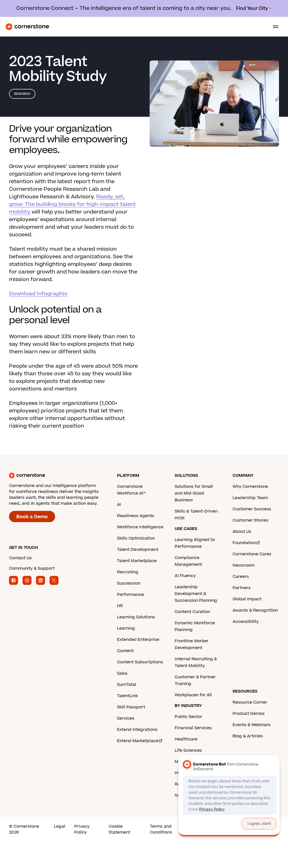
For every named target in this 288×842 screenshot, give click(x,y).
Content (125, 651)
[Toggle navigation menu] (273, 27)
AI (119, 505)
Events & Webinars (252, 725)
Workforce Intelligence (140, 527)
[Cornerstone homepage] (63, 475)
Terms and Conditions (161, 829)
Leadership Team (250, 498)
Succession (128, 583)
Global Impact (247, 599)
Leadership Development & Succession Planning (196, 593)
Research (22, 94)
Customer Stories (250, 520)
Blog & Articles (248, 736)
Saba (122, 673)
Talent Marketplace (137, 561)
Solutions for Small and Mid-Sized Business (194, 493)
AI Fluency (185, 576)
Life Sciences (188, 750)
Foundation (244, 543)
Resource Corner (250, 702)
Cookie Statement (119, 829)
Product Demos (249, 714)
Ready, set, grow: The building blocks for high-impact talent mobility (72, 204)
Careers (241, 577)
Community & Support (32, 568)
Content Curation (192, 612)
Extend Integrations (137, 730)
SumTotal (126, 685)
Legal (59, 826)
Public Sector (188, 717)
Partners (242, 588)
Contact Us (20, 558)
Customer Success (252, 509)
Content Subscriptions (140, 662)
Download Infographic (38, 294)
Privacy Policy (81, 829)
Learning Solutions (136, 617)
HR (120, 606)
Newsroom (244, 565)
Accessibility (246, 622)
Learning (126, 628)
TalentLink (127, 696)
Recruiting (127, 572)
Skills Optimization (136, 538)
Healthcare (186, 739)
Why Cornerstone (250, 487)
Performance (130, 595)
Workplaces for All (193, 695)
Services (125, 718)
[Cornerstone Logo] (27, 26)
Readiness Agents (135, 516)
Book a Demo (32, 516)
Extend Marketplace (137, 741)
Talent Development (137, 550)
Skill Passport (131, 707)
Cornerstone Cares (252, 554)
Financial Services (193, 728)
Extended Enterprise (138, 640)
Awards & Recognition (255, 610)
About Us (242, 532)
